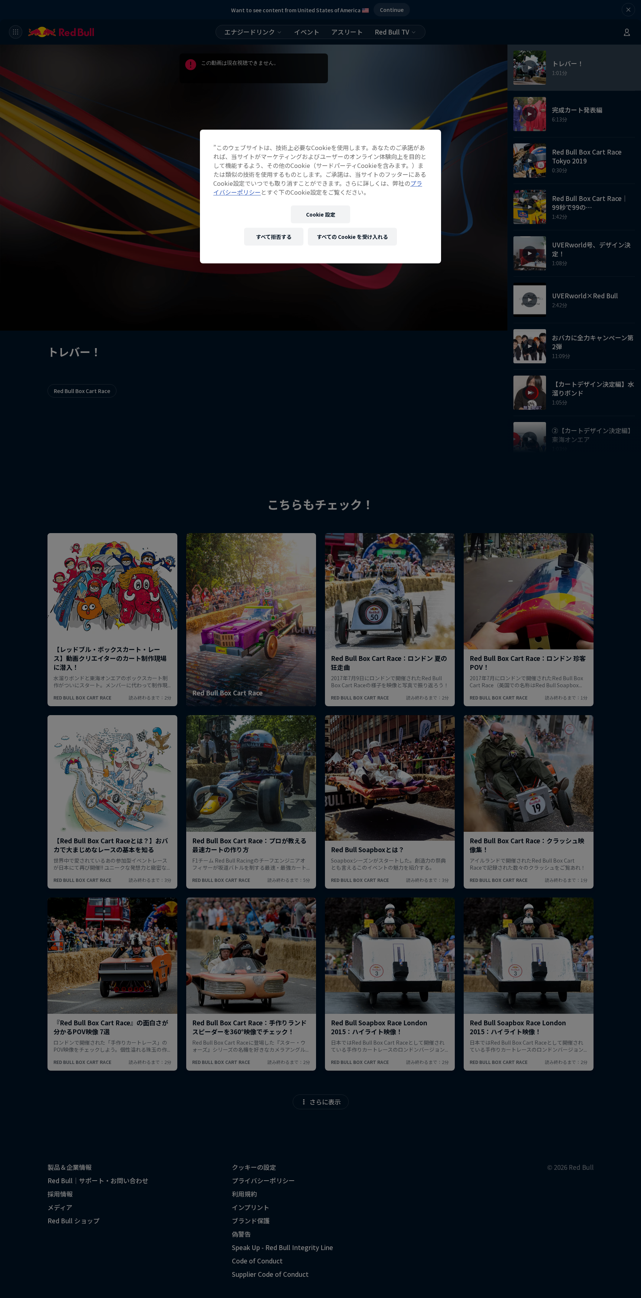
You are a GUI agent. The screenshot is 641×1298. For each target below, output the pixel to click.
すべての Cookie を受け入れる (352, 236)
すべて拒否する (274, 236)
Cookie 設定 (320, 214)
